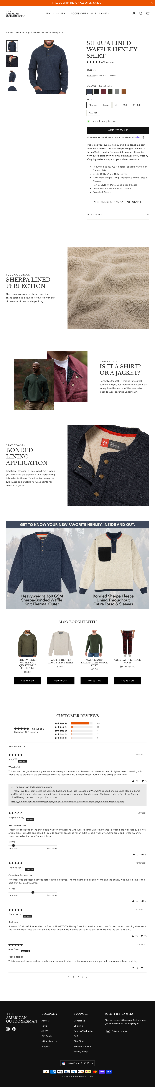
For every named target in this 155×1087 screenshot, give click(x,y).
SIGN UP (107, 557)
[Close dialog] (132, 512)
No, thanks (107, 564)
